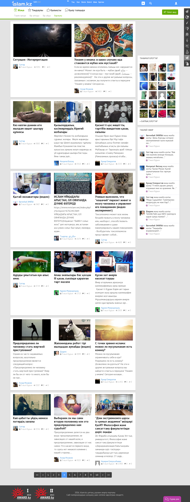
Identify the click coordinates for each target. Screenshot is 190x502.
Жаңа (21, 10)
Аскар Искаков (86, 89)
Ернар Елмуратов (108, 161)
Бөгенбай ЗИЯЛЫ (26, 202)
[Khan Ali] (162, 86)
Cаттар (22, 64)
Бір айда (47, 15)
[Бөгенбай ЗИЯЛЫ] (171, 77)
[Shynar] (162, 68)
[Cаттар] (153, 104)
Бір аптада (34, 15)
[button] (172, 499)
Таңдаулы (37, 10)
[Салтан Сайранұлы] (153, 86)
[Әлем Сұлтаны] (162, 104)
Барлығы (58, 15)
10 (97, 474)
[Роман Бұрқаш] (153, 114)
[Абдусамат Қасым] (144, 68)
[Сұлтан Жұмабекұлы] (144, 86)
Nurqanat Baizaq (67, 161)
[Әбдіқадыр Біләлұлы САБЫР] (171, 68)
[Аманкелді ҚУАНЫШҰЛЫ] (153, 95)
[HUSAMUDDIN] (144, 114)
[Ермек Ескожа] (162, 95)
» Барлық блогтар (149, 121)
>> (108, 474)
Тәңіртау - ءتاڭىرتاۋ (68, 236)
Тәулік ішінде (20, 15)
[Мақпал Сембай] (162, 114)
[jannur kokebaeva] (171, 95)
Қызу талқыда (77, 10)
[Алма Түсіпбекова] (171, 104)
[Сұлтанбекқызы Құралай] (171, 86)
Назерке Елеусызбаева (111, 461)
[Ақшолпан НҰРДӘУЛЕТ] (153, 68)
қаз (35, 1)
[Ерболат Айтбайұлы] (153, 77)
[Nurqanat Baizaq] (144, 77)
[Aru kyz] (144, 95)
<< (37, 474)
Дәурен (63, 351)
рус (39, 1)
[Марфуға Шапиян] (162, 77)
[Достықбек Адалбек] (171, 114)
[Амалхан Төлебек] (144, 104)
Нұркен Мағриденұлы (69, 291)
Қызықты (55, 10)
